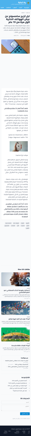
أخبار (20, 8)
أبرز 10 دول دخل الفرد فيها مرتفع (19, 319)
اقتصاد (28, 288)
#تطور (28, 226)
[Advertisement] (15, 70)
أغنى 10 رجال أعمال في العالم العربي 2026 (18, 367)
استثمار (8, 8)
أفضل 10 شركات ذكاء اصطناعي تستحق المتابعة (16, 361)
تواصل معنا (23, 431)
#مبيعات (22, 226)
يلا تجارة (28, 13)
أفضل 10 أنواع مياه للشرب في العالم (18, 388)
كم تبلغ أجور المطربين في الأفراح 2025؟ (17, 383)
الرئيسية (26, 8)
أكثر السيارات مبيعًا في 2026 (21, 364)
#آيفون (27, 228)
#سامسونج (7, 226)
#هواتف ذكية (16, 223)
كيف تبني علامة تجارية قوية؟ (20, 390)
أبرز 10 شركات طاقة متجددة (21, 345)
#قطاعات (13, 226)
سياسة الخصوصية (17, 431)
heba (28, 35)
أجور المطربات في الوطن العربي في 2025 (17, 385)
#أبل (18, 226)
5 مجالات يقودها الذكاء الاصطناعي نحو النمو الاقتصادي (17, 291)
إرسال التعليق (25, 414)
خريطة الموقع (5, 431)
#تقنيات (22, 223)
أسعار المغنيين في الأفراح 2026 (19, 380)
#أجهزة (27, 223)
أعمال (15, 8)
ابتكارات (22, 13)
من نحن (29, 431)
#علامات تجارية (8, 223)
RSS (9, 431)
